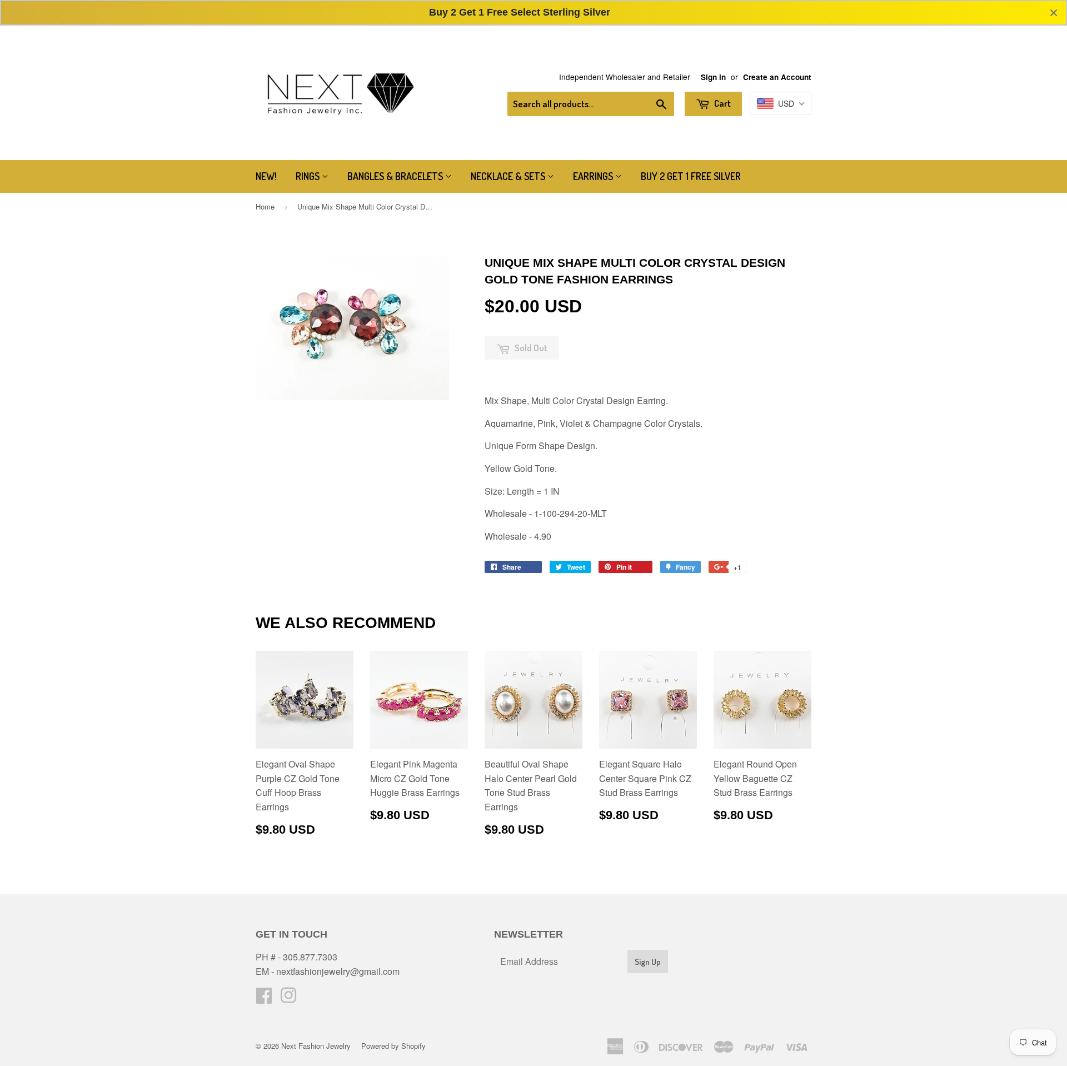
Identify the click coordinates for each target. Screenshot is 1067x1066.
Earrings (594, 176)
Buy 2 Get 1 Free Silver (691, 176)
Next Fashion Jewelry (316, 1045)
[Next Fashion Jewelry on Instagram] (288, 998)
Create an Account (777, 77)
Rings (309, 176)
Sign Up (648, 962)
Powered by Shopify (393, 1045)
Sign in (713, 77)
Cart (721, 103)
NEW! (266, 176)
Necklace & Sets (509, 176)
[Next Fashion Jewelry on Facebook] (264, 998)
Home (265, 206)
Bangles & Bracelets (396, 176)
